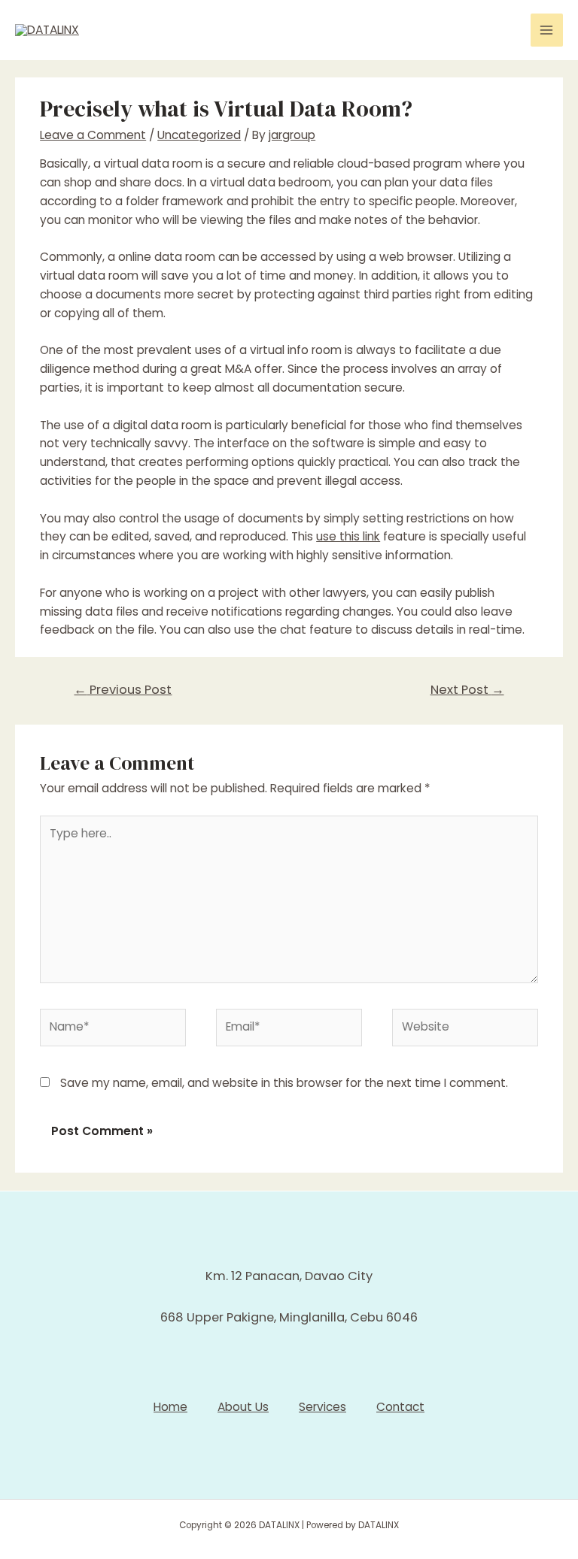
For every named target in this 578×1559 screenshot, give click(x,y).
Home (170, 1407)
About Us (243, 1407)
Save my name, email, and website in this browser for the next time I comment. (284, 1083)
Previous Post (123, 689)
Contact (400, 1407)
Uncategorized (199, 135)
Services (322, 1407)
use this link (348, 536)
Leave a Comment (93, 135)
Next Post (467, 689)
